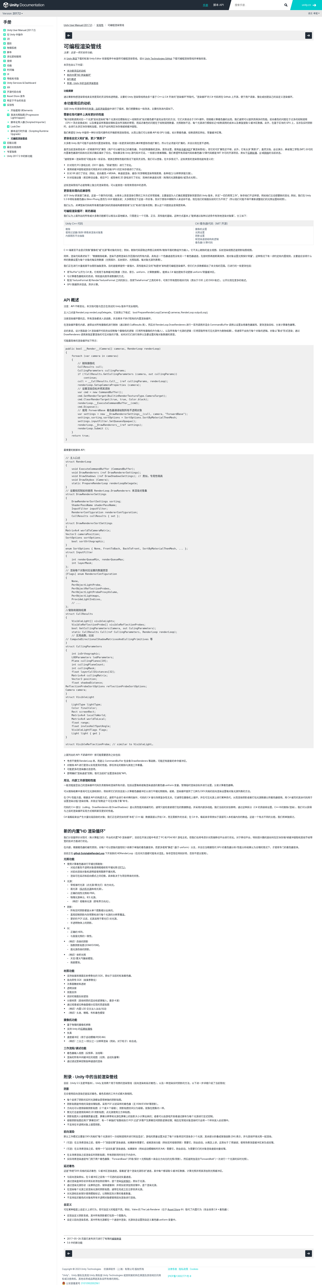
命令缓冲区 (185, 149)
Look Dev (15, 126)
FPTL (121, 867)
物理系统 (11, 47)
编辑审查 (116, 1238)
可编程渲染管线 (19, 138)
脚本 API (218, 5)
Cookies (194, 1269)
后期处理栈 (86, 1029)
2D (8, 39)
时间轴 (10, 69)
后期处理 (252, 153)
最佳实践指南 (14, 147)
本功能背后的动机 (76, 70)
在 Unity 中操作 (15, 34)
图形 (9, 43)
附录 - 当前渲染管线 (99, 108)
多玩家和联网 (14, 56)
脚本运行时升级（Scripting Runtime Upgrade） (29, 132)
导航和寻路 (13, 78)
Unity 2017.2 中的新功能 (19, 156)
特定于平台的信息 (16, 100)
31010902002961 (90, 1283)
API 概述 (71, 79)
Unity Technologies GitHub (158, 58)
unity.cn (306, 5)
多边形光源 (86, 889)
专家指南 (11, 151)
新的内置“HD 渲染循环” (79, 75)
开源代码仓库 (14, 91)
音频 (9, 61)
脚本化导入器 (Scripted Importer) (28, 122)
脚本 (9, 52)
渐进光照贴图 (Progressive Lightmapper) (25, 116)
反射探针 (125, 1181)
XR (8, 87)
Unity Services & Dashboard (21, 83)
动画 (9, 65)
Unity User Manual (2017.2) (21, 30)
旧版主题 (11, 142)
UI (8, 74)
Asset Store (174, 1209)
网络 (266, 153)
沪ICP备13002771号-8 (179, 1276)
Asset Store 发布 (16, 96)
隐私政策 (183, 1269)
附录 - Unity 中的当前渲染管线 (82, 83)
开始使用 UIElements (22, 110)
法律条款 (172, 1269)
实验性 (10, 105)
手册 (205, 5)
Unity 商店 (72, 58)
